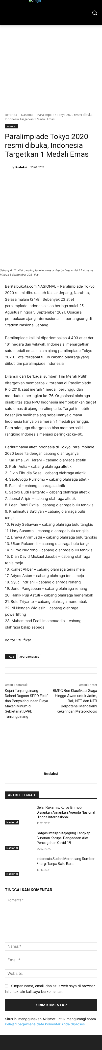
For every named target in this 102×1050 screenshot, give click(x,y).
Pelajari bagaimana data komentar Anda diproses (45, 1024)
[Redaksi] (8, 167)
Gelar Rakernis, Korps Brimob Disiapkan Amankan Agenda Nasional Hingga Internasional (66, 812)
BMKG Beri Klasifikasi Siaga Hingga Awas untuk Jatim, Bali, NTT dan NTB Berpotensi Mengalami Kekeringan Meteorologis (75, 701)
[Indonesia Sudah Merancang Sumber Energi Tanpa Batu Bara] (19, 866)
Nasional (27, 115)
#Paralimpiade (29, 656)
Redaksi (21, 167)
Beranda (11, 115)
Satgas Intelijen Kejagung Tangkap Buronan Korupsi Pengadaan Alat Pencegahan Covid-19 (63, 838)
